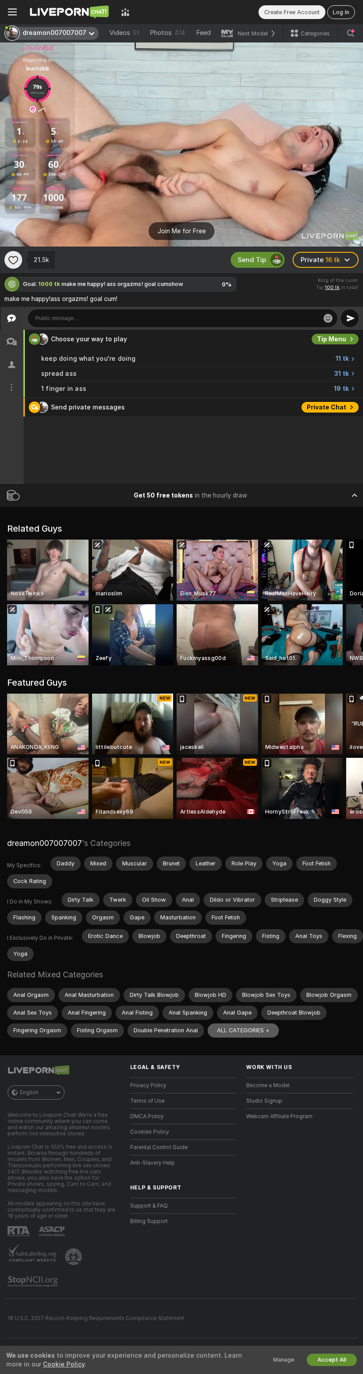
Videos (124, 33)
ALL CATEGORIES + (243, 1030)
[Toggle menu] (12, 12)
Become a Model (268, 1085)
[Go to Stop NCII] (34, 1281)
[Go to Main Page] (69, 12)
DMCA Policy (147, 1116)
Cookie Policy (64, 1364)
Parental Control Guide (159, 1147)
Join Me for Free (182, 231)
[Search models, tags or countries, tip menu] (350, 33)
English (29, 1092)
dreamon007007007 (44, 843)
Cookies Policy (149, 1132)
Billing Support (149, 1221)
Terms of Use (147, 1101)
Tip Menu (331, 339)
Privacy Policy (148, 1085)
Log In (341, 12)
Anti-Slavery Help (152, 1163)
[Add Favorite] (13, 260)
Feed (203, 33)
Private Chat (326, 407)
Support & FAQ (149, 1206)
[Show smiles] (328, 318)
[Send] (350, 318)
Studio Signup (264, 1101)
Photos (167, 33)
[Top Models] (125, 12)
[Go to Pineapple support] (74, 1256)
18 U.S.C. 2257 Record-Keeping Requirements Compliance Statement (96, 1318)
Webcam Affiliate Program (279, 1116)
